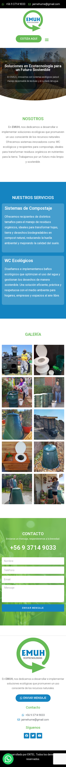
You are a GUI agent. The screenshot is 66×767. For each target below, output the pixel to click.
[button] (47, 40)
